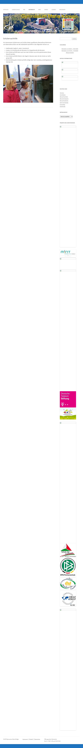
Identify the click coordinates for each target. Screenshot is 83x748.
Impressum (25, 739)
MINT (39, 9)
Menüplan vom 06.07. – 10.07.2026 (70, 48)
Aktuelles (5, 9)
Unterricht (32, 9)
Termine (62, 93)
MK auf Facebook (64, 100)
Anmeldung (62, 95)
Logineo (54, 9)
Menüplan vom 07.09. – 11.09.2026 (70, 50)
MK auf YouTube (64, 96)
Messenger (62, 9)
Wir (24, 9)
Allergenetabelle (70, 52)
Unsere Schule (16, 9)
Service (46, 9)
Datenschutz (37, 739)
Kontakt (31, 739)
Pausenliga (62, 104)
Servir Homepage (64, 102)
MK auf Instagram (64, 98)
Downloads (62, 106)
